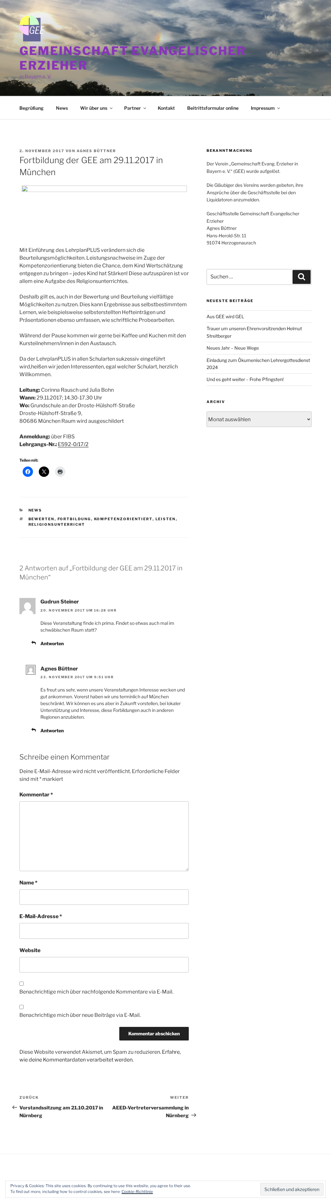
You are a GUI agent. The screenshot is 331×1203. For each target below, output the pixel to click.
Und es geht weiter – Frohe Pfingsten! (245, 379)
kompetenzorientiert (123, 519)
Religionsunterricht (56, 524)
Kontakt (166, 108)
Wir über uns (93, 108)
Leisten (165, 519)
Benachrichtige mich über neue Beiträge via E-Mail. (80, 1015)
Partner (132, 108)
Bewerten (41, 519)
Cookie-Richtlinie (137, 1191)
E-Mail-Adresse (40, 916)
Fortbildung (74, 519)
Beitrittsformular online (213, 108)
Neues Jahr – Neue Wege (233, 348)
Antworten (52, 643)
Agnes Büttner (96, 151)
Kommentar (36, 795)
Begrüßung (31, 108)
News (62, 108)
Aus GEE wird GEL (225, 316)
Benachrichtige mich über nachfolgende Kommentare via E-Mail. (96, 992)
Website (29, 950)
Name (28, 883)
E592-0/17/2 (73, 444)
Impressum (263, 108)
